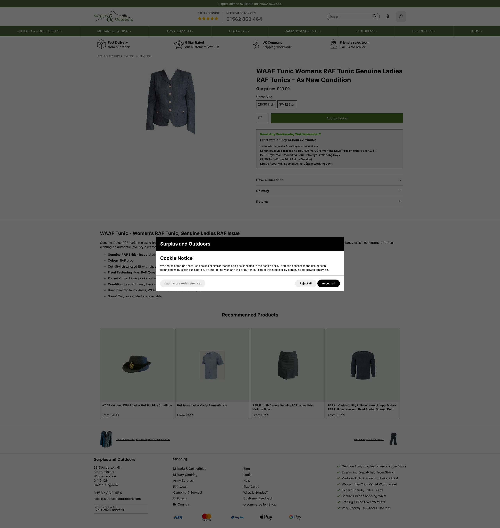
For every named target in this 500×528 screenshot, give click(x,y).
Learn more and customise (182, 283)
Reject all (306, 283)
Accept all (328, 283)
